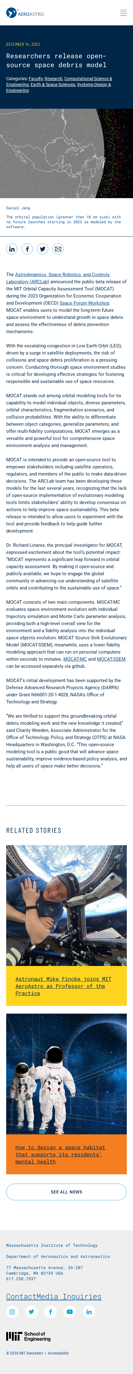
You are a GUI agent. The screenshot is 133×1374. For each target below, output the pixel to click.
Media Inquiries (68, 1296)
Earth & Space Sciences (53, 84)
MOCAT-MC (75, 659)
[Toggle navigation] (123, 12)
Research (53, 78)
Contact (21, 1296)
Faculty (36, 78)
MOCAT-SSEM (111, 659)
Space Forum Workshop (84, 303)
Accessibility (58, 1352)
